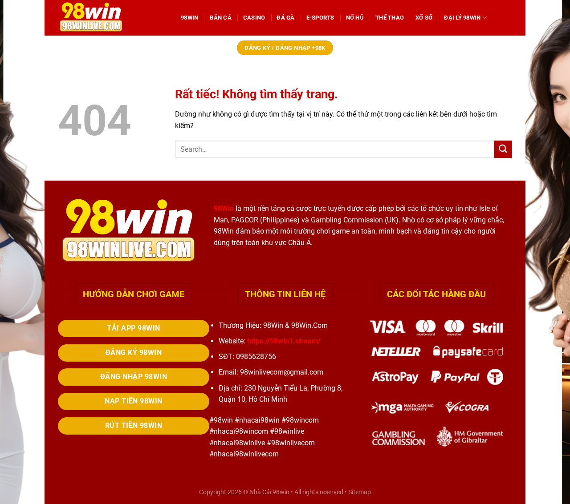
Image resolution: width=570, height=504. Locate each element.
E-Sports (320, 17)
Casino (254, 17)
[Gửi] (503, 149)
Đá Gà (285, 17)
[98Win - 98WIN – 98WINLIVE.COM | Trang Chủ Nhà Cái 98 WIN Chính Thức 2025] (112, 18)
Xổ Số (423, 17)
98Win (189, 17)
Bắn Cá (221, 17)
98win (281, 492)
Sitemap (359, 492)
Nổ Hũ (355, 17)
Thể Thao (389, 17)
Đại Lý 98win (462, 17)
